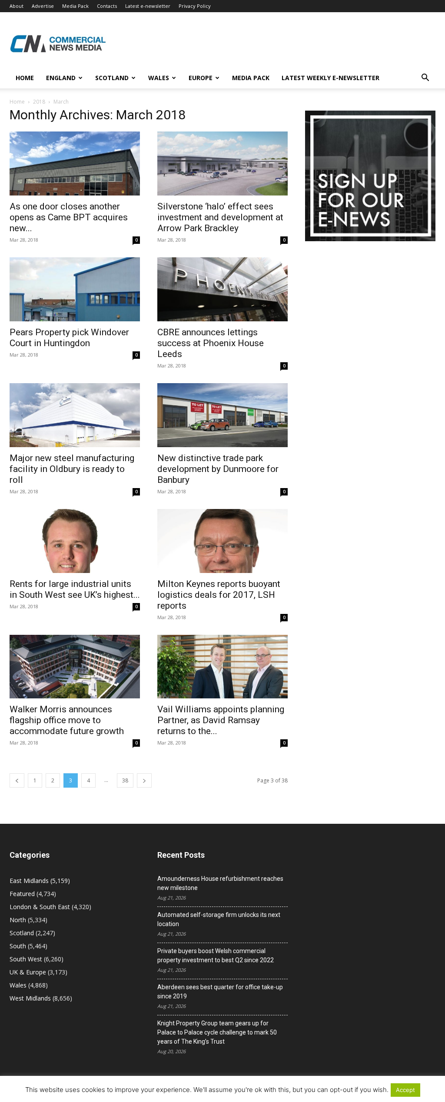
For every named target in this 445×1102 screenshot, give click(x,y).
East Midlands (29, 880)
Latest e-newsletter (147, 6)
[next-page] (144, 780)
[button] (425, 78)
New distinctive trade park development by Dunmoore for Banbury (218, 469)
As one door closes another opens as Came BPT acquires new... (69, 217)
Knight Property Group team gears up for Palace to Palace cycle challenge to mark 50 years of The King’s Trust (217, 1032)
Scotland (112, 78)
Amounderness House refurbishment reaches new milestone (220, 883)
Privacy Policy (195, 6)
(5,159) (40, 880)
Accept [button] (405, 1089)
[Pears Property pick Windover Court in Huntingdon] (75, 289)
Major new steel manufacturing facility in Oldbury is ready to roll (72, 469)
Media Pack (75, 6)
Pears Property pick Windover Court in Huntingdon (69, 337)
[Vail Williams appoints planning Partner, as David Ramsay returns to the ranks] (222, 667)
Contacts (107, 6)
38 (125, 780)
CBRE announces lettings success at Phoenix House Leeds (210, 343)
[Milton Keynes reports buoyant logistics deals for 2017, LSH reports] (222, 541)
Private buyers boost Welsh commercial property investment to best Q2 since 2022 (215, 955)
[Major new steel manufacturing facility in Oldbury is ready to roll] (75, 415)
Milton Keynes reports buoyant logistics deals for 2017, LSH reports (218, 595)
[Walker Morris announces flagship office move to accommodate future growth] (75, 667)
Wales (158, 78)
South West (26, 959)
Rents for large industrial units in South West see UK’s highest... (75, 589)
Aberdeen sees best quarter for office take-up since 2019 (220, 992)
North (18, 920)
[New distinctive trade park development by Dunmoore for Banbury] (222, 415)
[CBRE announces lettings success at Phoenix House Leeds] (222, 289)
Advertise (43, 6)
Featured (22, 894)
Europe (201, 78)
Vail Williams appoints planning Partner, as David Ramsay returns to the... (220, 720)
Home (25, 78)
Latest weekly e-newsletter (330, 78)
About (16, 6)
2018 (39, 101)
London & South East (40, 907)
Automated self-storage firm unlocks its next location (218, 919)
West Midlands (30, 998)
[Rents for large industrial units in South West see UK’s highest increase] (75, 541)
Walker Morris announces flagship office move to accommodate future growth (67, 720)
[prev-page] (17, 780)
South (18, 946)
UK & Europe (28, 972)
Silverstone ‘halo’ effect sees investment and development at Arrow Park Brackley (220, 217)
